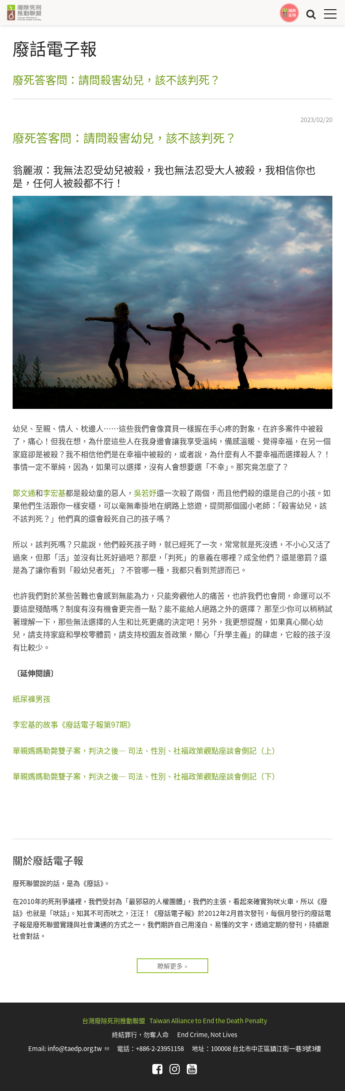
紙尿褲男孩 (31, 698)
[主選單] (330, 13)
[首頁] (24, 12)
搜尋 (311, 13)
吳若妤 (145, 492)
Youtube (192, 1069)
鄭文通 (24, 492)
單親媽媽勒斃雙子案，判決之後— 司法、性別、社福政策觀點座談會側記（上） (146, 750)
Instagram (174, 1069)
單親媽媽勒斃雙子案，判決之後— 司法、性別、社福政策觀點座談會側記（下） (146, 776)
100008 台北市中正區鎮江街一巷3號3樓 (266, 1048)
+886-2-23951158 (160, 1048)
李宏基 (54, 492)
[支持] (289, 12)
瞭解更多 (170, 965)
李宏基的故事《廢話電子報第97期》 (74, 724)
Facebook (157, 1069)
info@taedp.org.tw (78, 1048)
